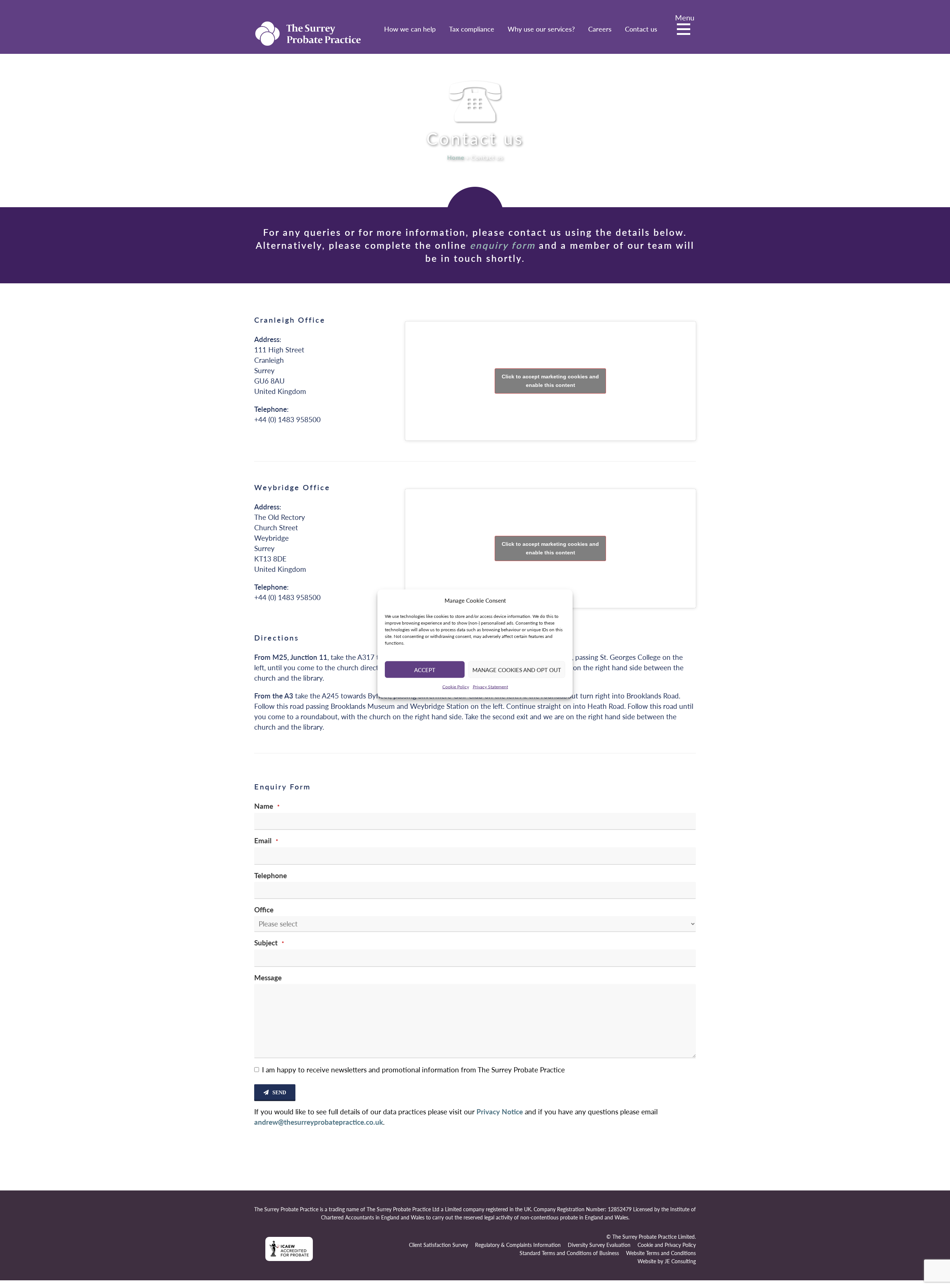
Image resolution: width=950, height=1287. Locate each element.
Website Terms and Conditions (661, 1253)
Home (455, 157)
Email (266, 840)
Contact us (641, 29)
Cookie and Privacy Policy (667, 1245)
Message (268, 977)
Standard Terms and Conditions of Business (569, 1253)
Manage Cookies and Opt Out (516, 669)
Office (263, 909)
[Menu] (685, 30)
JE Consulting (680, 1261)
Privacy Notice (499, 1111)
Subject (269, 942)
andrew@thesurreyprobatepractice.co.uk (318, 1122)
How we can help (410, 29)
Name (266, 806)
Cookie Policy (455, 687)
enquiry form (502, 245)
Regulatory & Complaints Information (518, 1245)
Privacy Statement (490, 687)
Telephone (270, 875)
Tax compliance (471, 29)
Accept (424, 669)
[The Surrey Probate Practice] (308, 32)
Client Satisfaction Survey (438, 1245)
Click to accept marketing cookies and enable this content (550, 381)
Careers (600, 29)
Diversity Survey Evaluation (599, 1245)
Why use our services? (541, 29)
